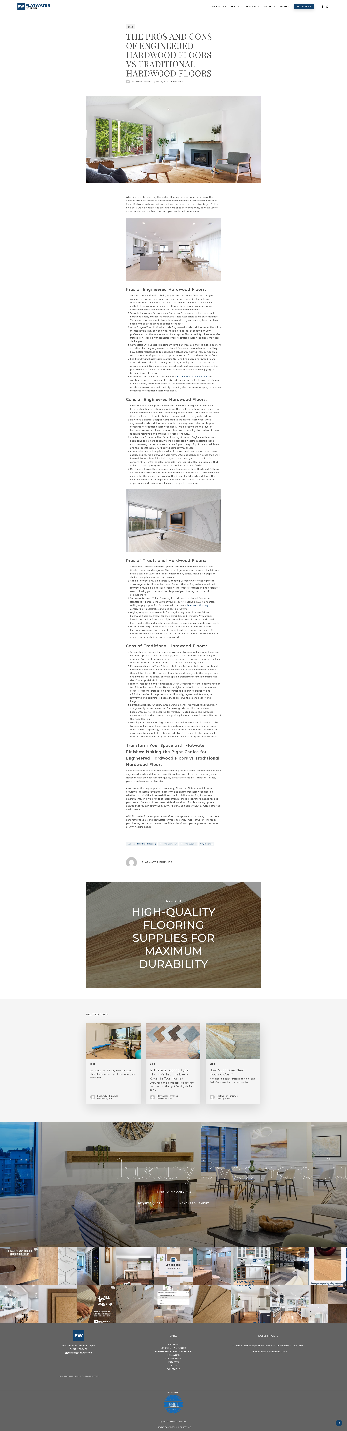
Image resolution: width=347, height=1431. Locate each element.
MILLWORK (173, 1355)
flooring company (168, 844)
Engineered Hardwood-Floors (173, 1351)
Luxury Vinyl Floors (173, 1348)
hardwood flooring (197, 605)
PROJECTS (173, 1362)
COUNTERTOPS (173, 1358)
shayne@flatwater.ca (80, 1352)
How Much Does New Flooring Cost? (268, 1351)
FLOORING (173, 1344)
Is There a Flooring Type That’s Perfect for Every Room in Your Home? (268, 1346)
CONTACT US (173, 1369)
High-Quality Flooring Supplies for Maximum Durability (173, 935)
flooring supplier (188, 844)
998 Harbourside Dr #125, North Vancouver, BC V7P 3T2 (78, 1376)
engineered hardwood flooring (141, 844)
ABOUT (173, 1365)
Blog (130, 26)
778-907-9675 (80, 1349)
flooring (189, 207)
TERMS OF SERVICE (182, 1427)
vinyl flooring (206, 844)
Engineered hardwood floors (193, 376)
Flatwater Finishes (141, 81)
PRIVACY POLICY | (164, 1427)
